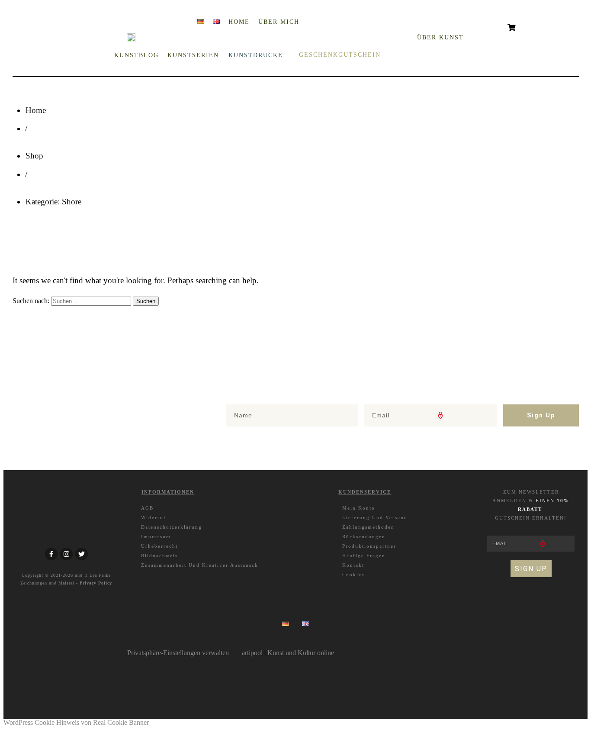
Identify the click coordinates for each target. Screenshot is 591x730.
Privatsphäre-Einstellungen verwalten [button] (178, 652)
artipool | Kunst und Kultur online (288, 652)
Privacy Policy (96, 583)
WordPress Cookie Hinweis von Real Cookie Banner (76, 722)
